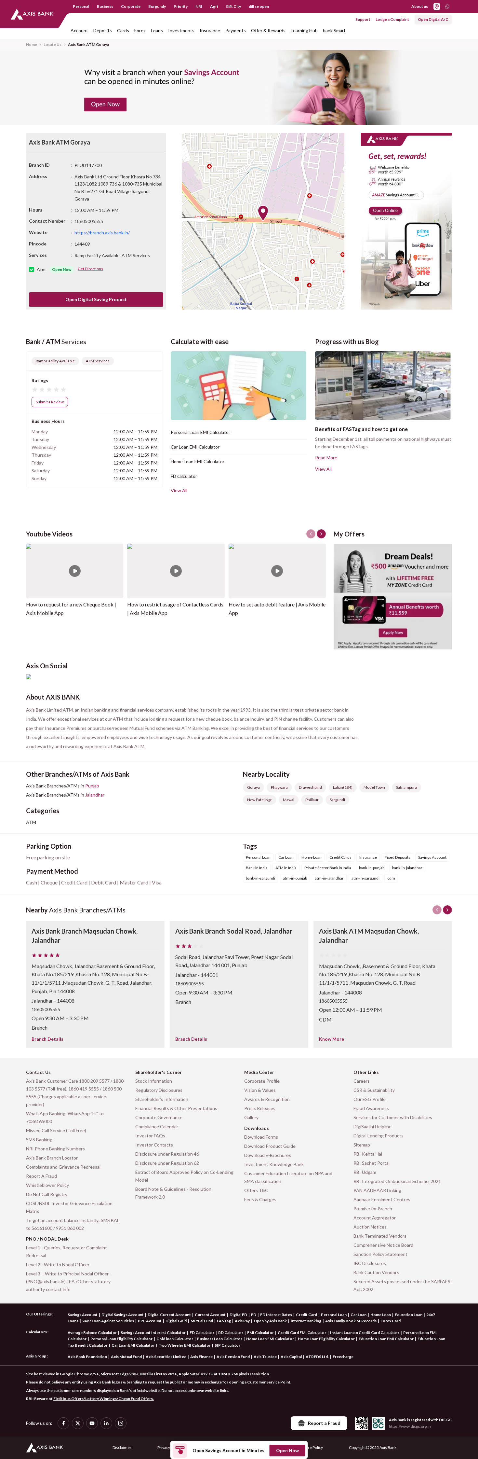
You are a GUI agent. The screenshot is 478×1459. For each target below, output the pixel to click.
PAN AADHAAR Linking (377, 1190)
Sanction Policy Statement (380, 1254)
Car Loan (358, 1314)
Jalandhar (94, 795)
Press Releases (259, 1108)
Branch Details (47, 1039)
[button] (263, 213)
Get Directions (90, 268)
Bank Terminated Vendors (379, 1236)
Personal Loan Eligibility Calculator (121, 1338)
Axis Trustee (265, 1356)
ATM (31, 822)
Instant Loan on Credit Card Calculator (364, 1332)
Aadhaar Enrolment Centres (381, 1199)
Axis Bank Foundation (87, 1356)
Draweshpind (310, 787)
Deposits (102, 30)
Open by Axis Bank (270, 1320)
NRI (198, 6)
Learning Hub (304, 30)
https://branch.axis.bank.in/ (102, 232)
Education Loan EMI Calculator (386, 1338)
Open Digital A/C (433, 19)
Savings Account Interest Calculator (153, 1332)
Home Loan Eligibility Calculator (326, 1338)
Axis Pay (242, 1320)
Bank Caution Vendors (376, 1272)
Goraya (253, 787)
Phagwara (279, 787)
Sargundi (337, 799)
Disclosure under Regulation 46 (167, 1154)
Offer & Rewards (268, 30)
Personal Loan (334, 1314)
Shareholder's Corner (158, 1072)
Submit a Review (50, 401)
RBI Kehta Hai (367, 1154)
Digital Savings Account (122, 1314)
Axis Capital (291, 1356)
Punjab (92, 785)
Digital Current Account (169, 1314)
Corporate (130, 6)
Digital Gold (176, 1320)
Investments (181, 30)
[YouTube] (92, 1423)
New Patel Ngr (259, 799)
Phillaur (312, 799)
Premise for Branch (372, 1208)
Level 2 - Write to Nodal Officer (57, 1264)
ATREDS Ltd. (317, 1356)
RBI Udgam (364, 1172)
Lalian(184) (342, 787)
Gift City (233, 6)
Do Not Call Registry (46, 1194)
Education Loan (408, 1314)
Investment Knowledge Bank (274, 1164)
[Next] (447, 909)
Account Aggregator (374, 1217)
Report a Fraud (324, 1423)
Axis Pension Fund (233, 1356)
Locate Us (52, 44)
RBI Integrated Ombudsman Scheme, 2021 (397, 1181)
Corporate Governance (158, 1117)
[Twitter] (78, 1423)
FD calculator (184, 476)
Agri (214, 6)
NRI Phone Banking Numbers (55, 1148)
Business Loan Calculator (219, 1338)
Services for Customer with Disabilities (392, 1117)
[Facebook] (63, 1423)
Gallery (251, 1117)
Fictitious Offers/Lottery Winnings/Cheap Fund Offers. (103, 1398)
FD (253, 1314)
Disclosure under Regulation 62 (167, 1163)
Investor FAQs (150, 1135)
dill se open (259, 6)
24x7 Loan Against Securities (108, 1320)
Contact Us (38, 1072)
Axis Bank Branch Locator (52, 1157)
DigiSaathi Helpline (372, 1126)
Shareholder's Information (161, 1099)
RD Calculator (230, 1332)
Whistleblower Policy (47, 1185)
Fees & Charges (260, 1199)
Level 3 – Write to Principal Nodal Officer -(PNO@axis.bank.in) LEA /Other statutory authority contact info (68, 1281)
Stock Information (153, 1081)
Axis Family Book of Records (351, 1320)
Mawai (288, 799)
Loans (157, 30)
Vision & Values (260, 1090)
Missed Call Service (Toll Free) (56, 1130)
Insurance (210, 30)
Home (31, 44)
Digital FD (238, 1314)
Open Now (287, 1450)
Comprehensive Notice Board (383, 1245)
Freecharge (343, 1356)
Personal (81, 6)
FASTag (224, 1320)
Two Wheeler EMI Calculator (185, 1345)
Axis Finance (201, 1356)
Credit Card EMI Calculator (302, 1332)
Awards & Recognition (267, 1099)
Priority (181, 6)
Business (105, 6)
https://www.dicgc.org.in (410, 1426)
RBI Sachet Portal (371, 1163)
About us (419, 6)
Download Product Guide (270, 1146)
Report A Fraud (41, 1176)
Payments (235, 30)
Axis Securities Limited (166, 1356)
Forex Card (390, 1320)
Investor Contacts (154, 1144)
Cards (123, 30)
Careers (361, 1081)
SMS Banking (39, 1139)
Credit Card (306, 1314)
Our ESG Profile (369, 1099)
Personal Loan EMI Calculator (200, 432)
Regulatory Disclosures (158, 1090)
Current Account (210, 1314)
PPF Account (150, 1320)
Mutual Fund (202, 1320)
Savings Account (83, 1314)
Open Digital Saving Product (96, 299)
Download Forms (261, 1137)
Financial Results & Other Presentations (176, 1108)
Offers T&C (256, 1190)
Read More (326, 457)
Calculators (36, 1331)
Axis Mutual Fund (126, 1356)
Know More (331, 1039)
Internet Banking (306, 1320)
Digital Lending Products (378, 1135)
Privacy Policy (169, 1447)
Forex (140, 30)
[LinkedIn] (106, 1423)
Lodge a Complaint (392, 19)
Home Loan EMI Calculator (197, 461)
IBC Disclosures (369, 1263)
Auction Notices (370, 1227)
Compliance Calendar (156, 1126)
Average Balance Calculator (92, 1332)
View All (179, 490)
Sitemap (361, 1144)
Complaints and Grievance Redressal (63, 1167)
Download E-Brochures (267, 1155)
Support (362, 19)
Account (79, 30)
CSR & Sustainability (374, 1090)
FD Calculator (202, 1332)
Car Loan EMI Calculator (195, 447)
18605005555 (46, 1009)
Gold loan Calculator (174, 1338)
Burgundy (157, 6)
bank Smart (334, 30)
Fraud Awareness (371, 1108)
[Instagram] (120, 1423)
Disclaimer (122, 1447)
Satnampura (406, 787)
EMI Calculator (260, 1332)
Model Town (374, 787)
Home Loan (380, 1314)
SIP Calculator (227, 1345)
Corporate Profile (262, 1081)
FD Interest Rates (276, 1314)
